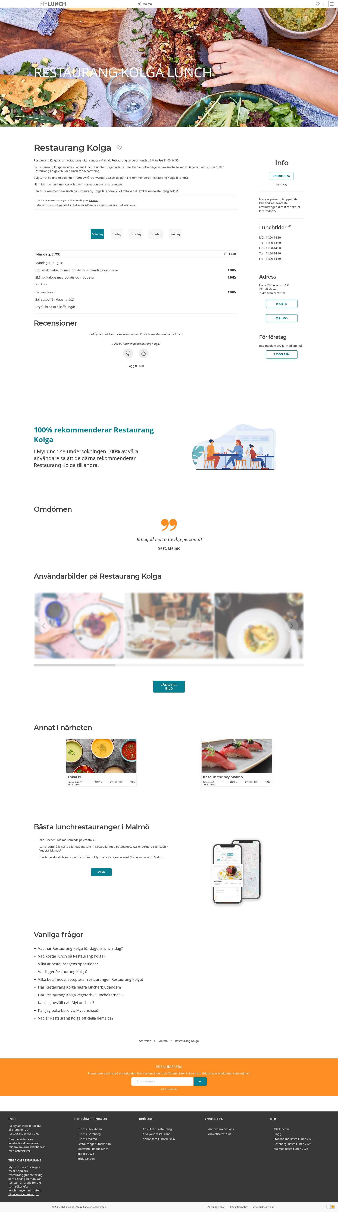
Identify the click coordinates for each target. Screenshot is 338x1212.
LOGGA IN (281, 354)
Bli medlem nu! (292, 346)
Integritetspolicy (170, 1089)
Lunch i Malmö (87, 1139)
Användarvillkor (216, 1206)
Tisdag (116, 234)
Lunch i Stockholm (89, 1129)
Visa (101, 872)
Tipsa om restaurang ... (23, 1194)
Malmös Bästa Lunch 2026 (291, 1149)
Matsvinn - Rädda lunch (93, 1149)
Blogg (277, 1134)
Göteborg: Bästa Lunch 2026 (292, 1144)
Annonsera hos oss (221, 1129)
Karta (281, 304)
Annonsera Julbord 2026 (159, 1139)
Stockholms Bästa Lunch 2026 (293, 1139)
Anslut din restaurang (157, 1129)
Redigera (281, 176)
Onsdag (135, 234)
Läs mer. (93, 200)
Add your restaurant (156, 1134)
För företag (281, 184)
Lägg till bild (136, 366)
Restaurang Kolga (187, 1041)
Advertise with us (219, 1134)
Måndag (97, 234)
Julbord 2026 (85, 1154)
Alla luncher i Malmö (53, 840)
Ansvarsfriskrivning (263, 1206)
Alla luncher (281, 1129)
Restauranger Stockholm (94, 1144)
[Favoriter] (318, 4)
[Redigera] (225, 254)
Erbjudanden (86, 1159)
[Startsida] (53, 4)
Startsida (145, 1041)
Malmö (282, 318)
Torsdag (155, 234)
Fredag (175, 234)
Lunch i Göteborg (89, 1134)
